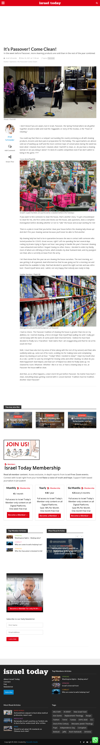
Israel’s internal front (70, 686)
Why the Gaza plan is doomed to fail (28, 551)
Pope (55, 728)
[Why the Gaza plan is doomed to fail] (9, 550)
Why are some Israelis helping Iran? (28, 544)
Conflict (18, 542)
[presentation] (77, 536)
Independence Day (67, 728)
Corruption (82, 728)
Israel (16, 727)
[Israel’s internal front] (56, 685)
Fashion (56, 719)
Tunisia (73, 719)
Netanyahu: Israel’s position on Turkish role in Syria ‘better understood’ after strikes (65, 551)
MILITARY (57, 712)
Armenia (87, 732)
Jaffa (64, 732)
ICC (91, 719)
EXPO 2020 (83, 719)
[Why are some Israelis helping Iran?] (9, 543)
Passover (51, 58)
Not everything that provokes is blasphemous (50, 419)
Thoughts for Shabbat (19, 420)
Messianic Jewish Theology (82, 724)
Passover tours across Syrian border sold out (83, 419)
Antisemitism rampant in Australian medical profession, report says (31, 714)
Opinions (13, 62)
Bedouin (56, 732)
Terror (64, 719)
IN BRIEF (67, 712)
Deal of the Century (61, 724)
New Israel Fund (80, 712)
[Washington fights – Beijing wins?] (9, 537)
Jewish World (19, 711)
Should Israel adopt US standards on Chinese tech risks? (28, 730)
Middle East (65, 546)
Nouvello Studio (32, 742)
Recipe (88, 715)
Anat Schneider (11, 58)
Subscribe (8, 692)
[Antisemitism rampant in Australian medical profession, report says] (8, 712)
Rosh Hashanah (75, 732)
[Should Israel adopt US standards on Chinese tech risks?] (8, 728)
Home (6, 62)
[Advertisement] (50, 28)
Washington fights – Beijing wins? (28, 538)
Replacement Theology (74, 715)
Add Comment (10, 150)
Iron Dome (57, 715)
